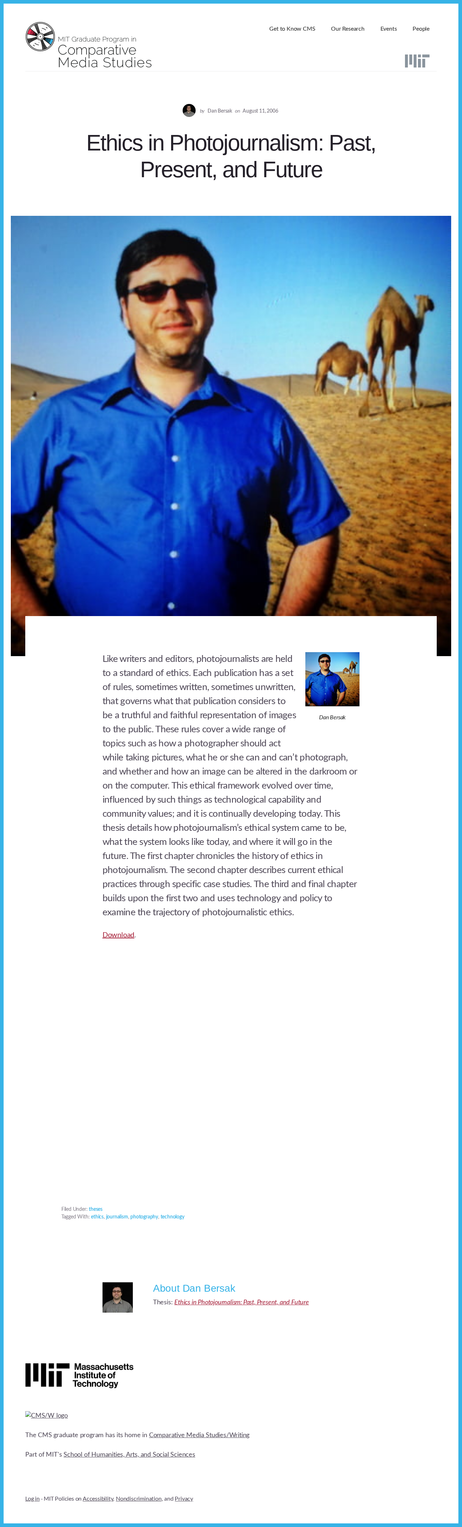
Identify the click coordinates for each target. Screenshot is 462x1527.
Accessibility (98, 1499)
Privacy (184, 1499)
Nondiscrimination (139, 1499)
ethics (97, 1217)
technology (172, 1217)
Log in (32, 1499)
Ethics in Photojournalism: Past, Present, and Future (241, 1302)
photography (144, 1217)
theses (96, 1209)
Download (118, 935)
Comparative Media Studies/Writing (199, 1435)
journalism (117, 1217)
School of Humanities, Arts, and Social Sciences (129, 1455)
